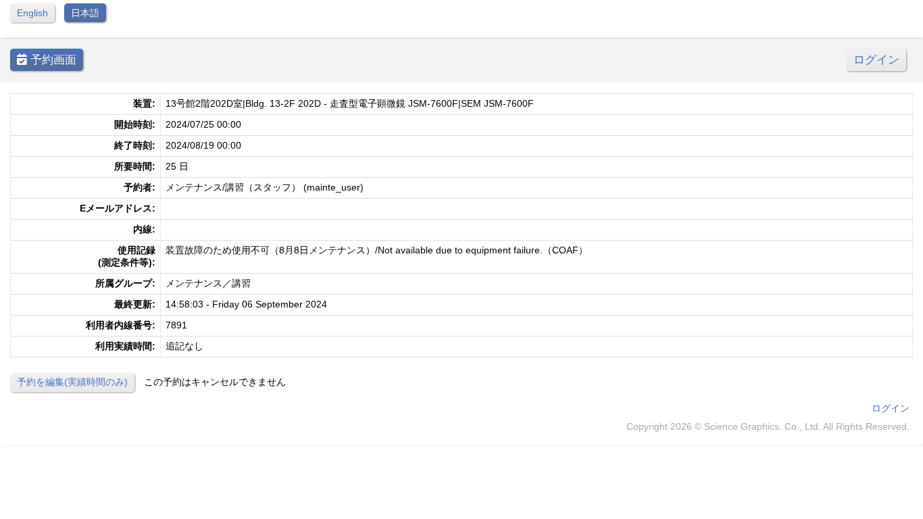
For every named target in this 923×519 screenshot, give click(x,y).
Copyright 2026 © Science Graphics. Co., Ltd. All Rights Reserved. (767, 426)
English (32, 12)
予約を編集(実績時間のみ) (72, 381)
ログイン (876, 59)
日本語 (85, 12)
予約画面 (51, 59)
